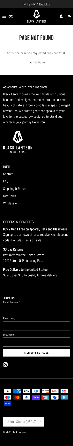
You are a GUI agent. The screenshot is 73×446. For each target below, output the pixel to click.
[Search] (13, 16)
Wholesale (10, 203)
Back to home (37, 62)
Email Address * (11, 302)
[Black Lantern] (36, 16)
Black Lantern (19, 432)
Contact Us (44, 4)
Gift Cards (9, 196)
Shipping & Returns (15, 188)
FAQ (5, 181)
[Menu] (4, 16)
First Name (9, 318)
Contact (8, 174)
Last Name (9, 334)
